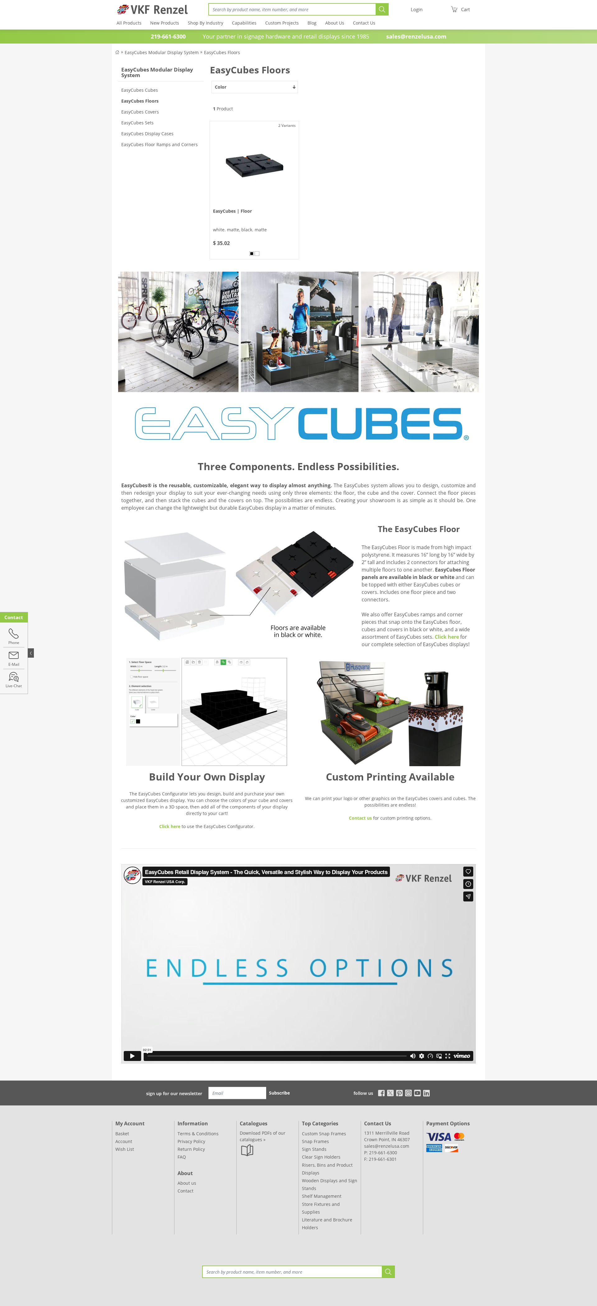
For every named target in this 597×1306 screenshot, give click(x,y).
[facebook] (379, 1092)
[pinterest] (399, 1092)
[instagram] (408, 1092)
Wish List (124, 1149)
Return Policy (191, 1149)
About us (187, 1183)
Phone (13, 642)
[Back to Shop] (117, 52)
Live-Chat (14, 685)
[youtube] (417, 1092)
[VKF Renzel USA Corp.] (150, 9)
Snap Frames (315, 1141)
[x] (390, 1092)
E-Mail (13, 664)
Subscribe (279, 1093)
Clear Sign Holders (321, 1157)
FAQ (182, 1157)
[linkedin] (426, 1092)
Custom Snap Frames (324, 1134)
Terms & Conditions (198, 1134)
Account (123, 1141)
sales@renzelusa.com (416, 36)
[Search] (382, 9)
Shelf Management (321, 1196)
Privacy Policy (191, 1141)
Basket (122, 1134)
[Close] (31, 653)
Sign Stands (314, 1149)
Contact (185, 1191)
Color (220, 87)
